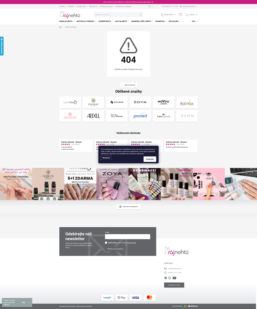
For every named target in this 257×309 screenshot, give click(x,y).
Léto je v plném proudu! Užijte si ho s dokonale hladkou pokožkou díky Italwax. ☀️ (128, 2)
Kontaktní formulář (174, 285)
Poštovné (71, 6)
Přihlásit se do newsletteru (115, 249)
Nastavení (106, 158)
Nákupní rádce (81, 6)
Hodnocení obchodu (128, 132)
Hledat (141, 14)
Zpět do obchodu (130, 85)
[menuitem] (67, 21)
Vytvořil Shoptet (177, 306)
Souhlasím (150, 159)
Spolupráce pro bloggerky (124, 6)
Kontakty (62, 6)
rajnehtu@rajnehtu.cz (175, 268)
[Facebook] (165, 277)
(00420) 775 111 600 (174, 272)
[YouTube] (174, 277)
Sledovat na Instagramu (130, 206)
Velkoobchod (93, 6)
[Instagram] (169, 277)
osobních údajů (131, 243)
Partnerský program (106, 6)
